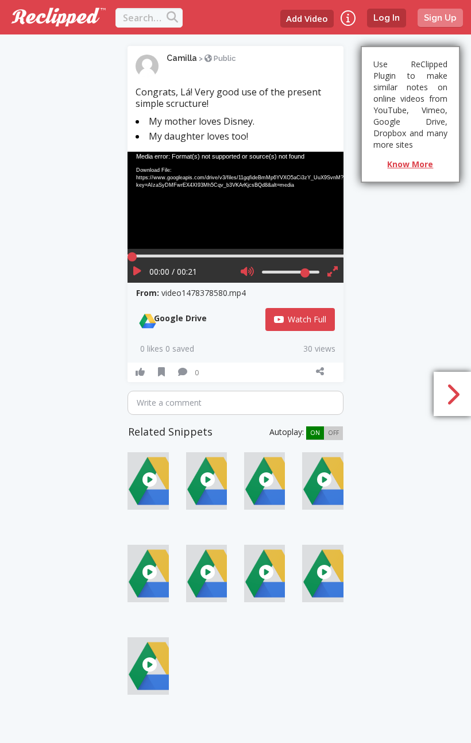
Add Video (307, 18)
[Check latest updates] (348, 18)
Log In (386, 18)
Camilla (182, 58)
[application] (235, 200)
